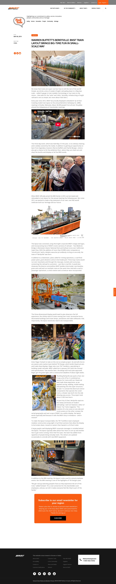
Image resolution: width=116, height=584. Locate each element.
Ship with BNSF (54, 8)
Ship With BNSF (67, 558)
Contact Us (94, 2)
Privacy (52, 580)
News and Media (52, 564)
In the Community (69, 8)
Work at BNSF (96, 8)
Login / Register (102, 2)
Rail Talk (62, 2)
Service (33, 21)
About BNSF (83, 8)
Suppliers (86, 2)
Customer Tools (52, 558)
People (44, 21)
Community (50, 21)
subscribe (58, 518)
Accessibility (36, 561)
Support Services (67, 564)
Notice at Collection (45, 580)
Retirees (79, 2)
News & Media (71, 2)
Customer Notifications (39, 567)
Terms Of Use (36, 580)
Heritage (56, 21)
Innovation (38, 21)
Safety (28, 21)
